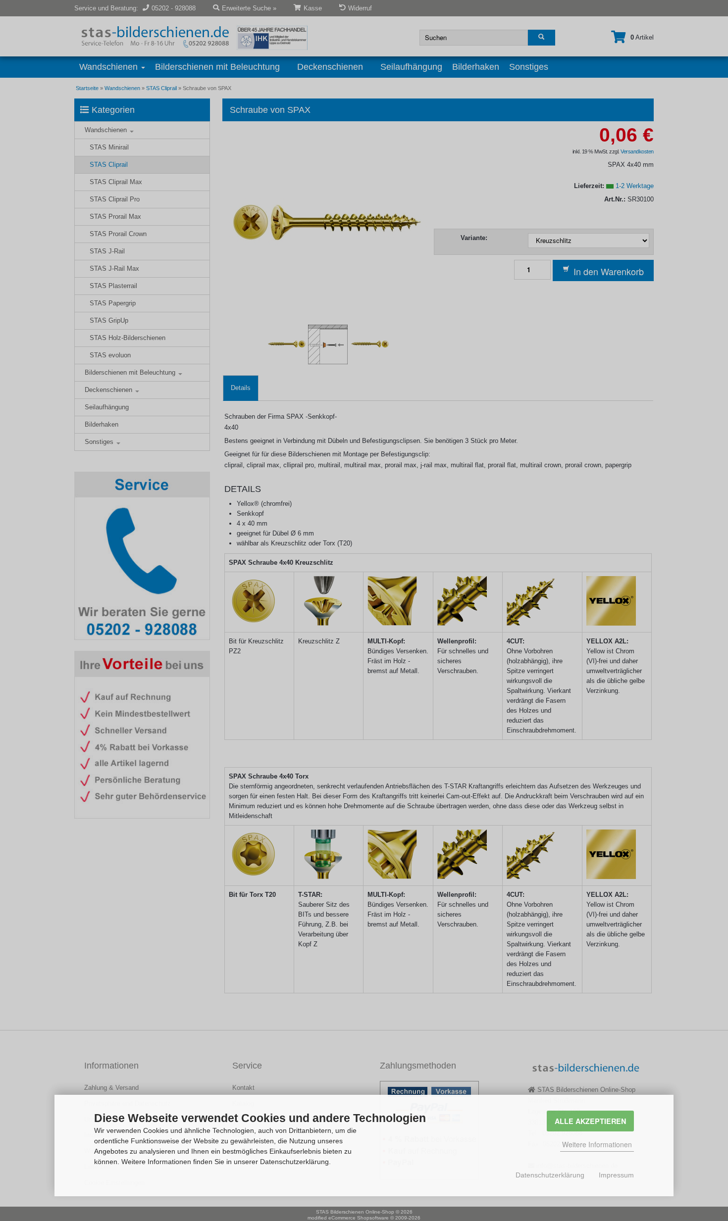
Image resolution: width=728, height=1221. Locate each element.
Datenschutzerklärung (550, 1175)
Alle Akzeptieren (590, 1121)
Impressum (616, 1175)
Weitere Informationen (597, 1144)
